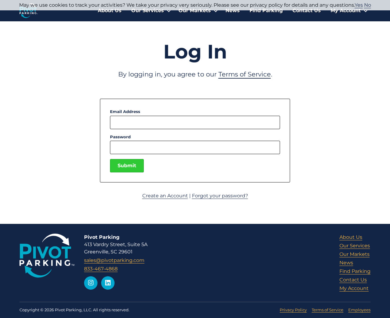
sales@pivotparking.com (114, 260)
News (232, 10)
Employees (359, 309)
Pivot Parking (29, 10)
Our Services (147, 10)
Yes (359, 5)
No (367, 5)
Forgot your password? (220, 196)
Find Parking (266, 10)
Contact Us (306, 10)
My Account (346, 10)
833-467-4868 (101, 269)
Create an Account (165, 196)
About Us (110, 10)
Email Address (125, 111)
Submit (127, 165)
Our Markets (195, 10)
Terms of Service (244, 74)
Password (120, 136)
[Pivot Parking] (47, 255)
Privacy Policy (293, 309)
